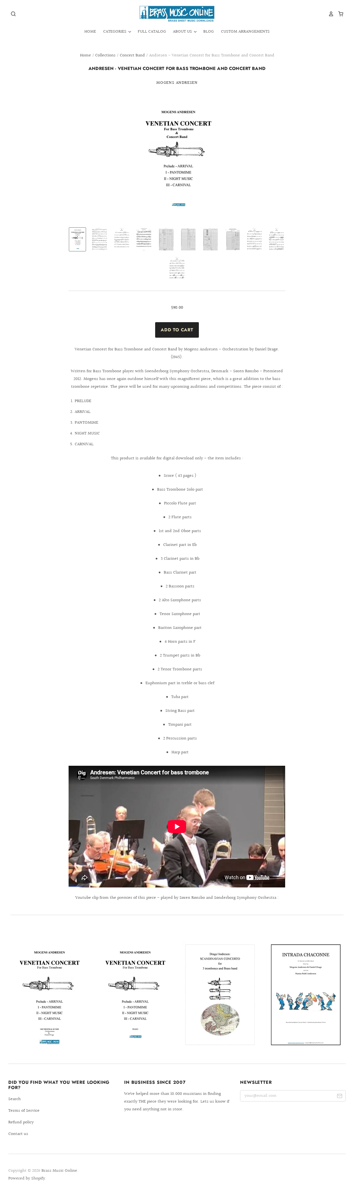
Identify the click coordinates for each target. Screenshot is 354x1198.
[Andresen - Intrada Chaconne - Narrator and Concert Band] (305, 994)
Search (14, 1099)
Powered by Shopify (26, 1178)
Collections (105, 55)
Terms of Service (24, 1110)
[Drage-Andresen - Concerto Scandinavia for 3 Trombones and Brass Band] (220, 994)
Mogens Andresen (177, 82)
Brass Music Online (59, 1170)
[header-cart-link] (338, 14)
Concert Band (132, 55)
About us (183, 31)
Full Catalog (152, 31)
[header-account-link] (329, 14)
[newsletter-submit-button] (339, 1096)
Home (90, 31)
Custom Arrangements (245, 31)
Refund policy (21, 1122)
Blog (208, 31)
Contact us (18, 1134)
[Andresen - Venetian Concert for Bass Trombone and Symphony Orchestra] (48, 994)
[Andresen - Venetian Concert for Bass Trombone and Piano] (134, 994)
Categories (115, 31)
